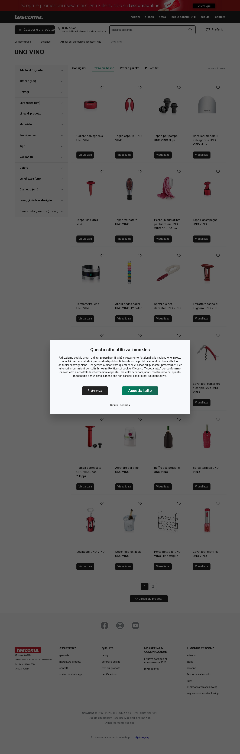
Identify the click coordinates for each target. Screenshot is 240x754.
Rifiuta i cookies (120, 405)
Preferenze (95, 390)
